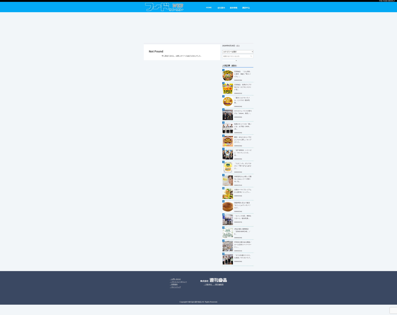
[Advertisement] (198, 27)
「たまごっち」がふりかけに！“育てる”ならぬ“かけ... (242, 165)
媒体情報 (233, 8)
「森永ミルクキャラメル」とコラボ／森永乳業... (242, 100)
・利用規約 (174, 284)
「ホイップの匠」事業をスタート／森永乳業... (242, 217)
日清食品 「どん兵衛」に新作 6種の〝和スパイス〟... (242, 74)
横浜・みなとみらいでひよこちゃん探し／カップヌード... (242, 139)
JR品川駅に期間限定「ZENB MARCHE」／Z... (242, 231)
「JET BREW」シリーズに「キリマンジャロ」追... (242, 152)
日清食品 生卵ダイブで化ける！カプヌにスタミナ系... (242, 87)
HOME (209, 8)
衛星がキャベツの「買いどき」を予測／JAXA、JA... (242, 126)
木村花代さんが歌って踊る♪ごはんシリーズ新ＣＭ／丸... (242, 179)
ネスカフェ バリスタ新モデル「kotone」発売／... (243, 112)
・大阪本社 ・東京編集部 (214, 284)
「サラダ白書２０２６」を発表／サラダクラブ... (242, 256)
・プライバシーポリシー (178, 282)
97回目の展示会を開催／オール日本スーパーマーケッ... (242, 244)
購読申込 (246, 8)
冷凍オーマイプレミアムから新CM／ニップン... (242, 191)
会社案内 (221, 8)
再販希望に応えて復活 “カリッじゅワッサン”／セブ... (242, 205)
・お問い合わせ (175, 279)
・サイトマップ (175, 287)
